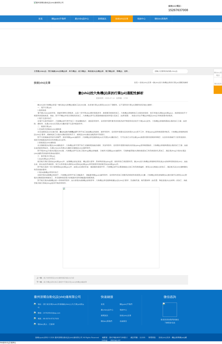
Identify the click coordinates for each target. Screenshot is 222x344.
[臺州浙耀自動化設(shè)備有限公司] (49, 2)
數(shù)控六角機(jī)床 (68, 132)
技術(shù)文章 (121, 19)
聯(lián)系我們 (161, 19)
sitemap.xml (115, 340)
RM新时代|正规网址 (8, 343)
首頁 (40, 19)
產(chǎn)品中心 (82, 19)
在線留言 (42, 25)
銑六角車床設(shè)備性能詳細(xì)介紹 (59, 278)
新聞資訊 (102, 19)
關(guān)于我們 (59, 19)
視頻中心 (141, 19)
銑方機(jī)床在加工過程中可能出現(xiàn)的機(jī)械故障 (65, 282)
